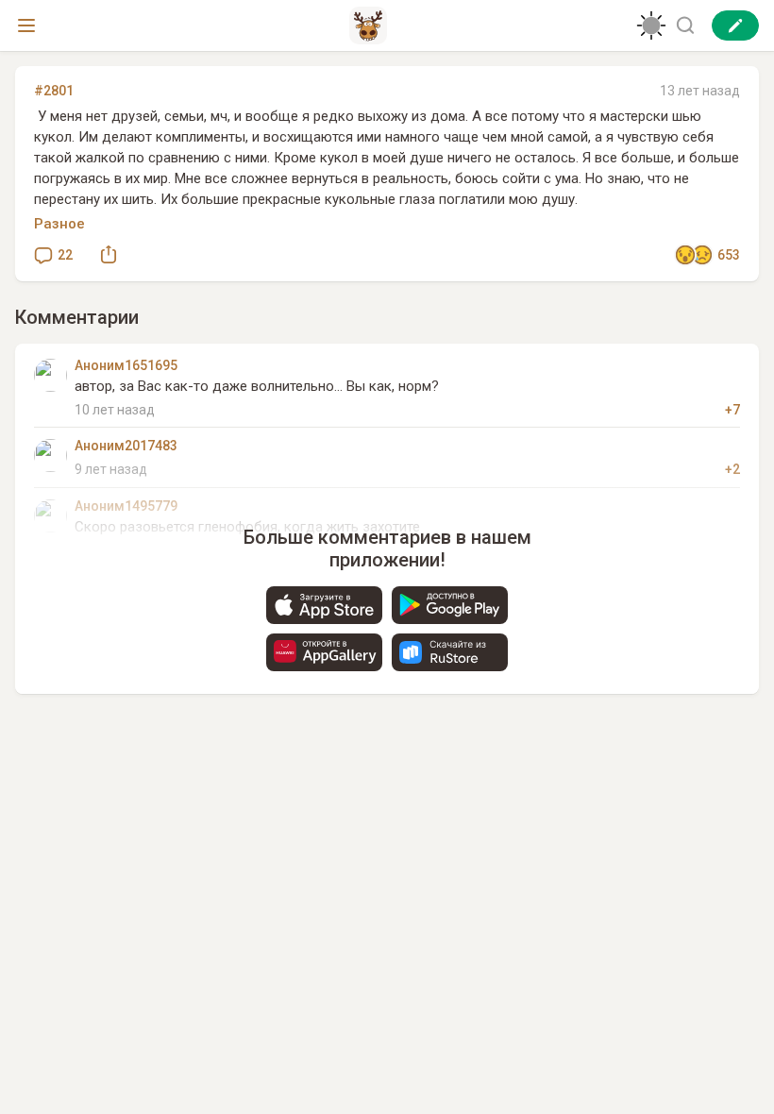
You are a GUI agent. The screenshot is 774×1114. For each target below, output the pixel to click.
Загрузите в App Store (324, 605)
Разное (59, 223)
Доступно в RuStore (450, 652)
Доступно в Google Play (450, 605)
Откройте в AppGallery (324, 652)
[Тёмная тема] (651, 25)
